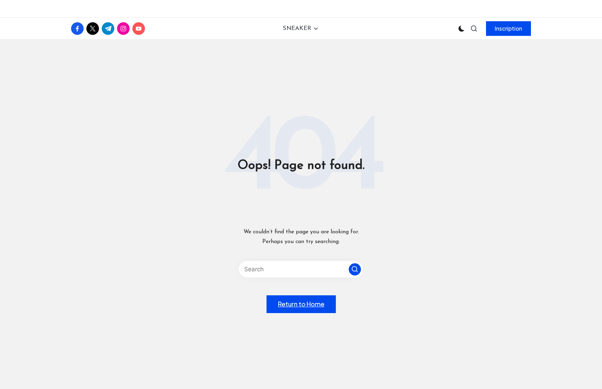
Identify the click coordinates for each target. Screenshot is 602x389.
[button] (508, 28)
